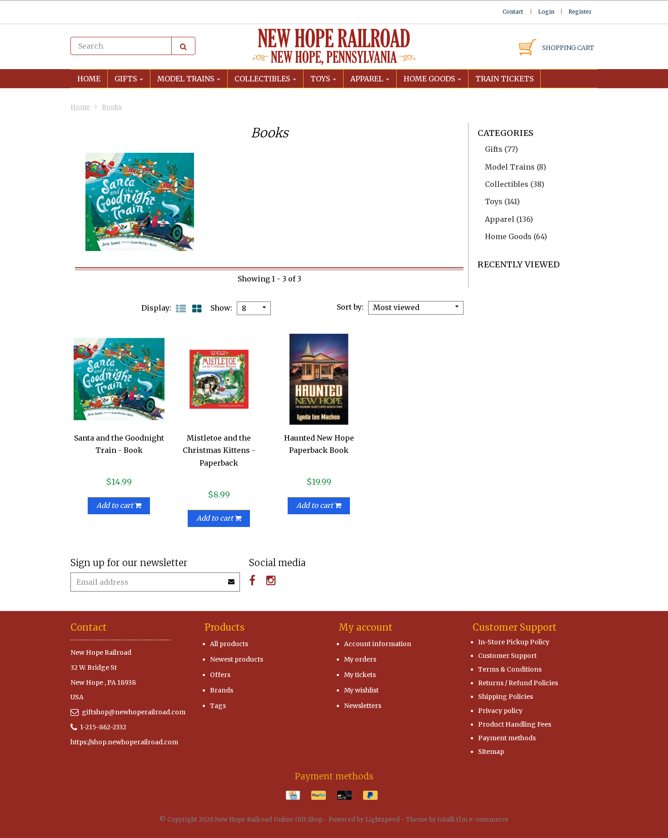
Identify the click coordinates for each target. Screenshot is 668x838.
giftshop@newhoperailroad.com (133, 712)
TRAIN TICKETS (504, 78)
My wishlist (361, 690)
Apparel (367, 78)
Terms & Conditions (510, 669)
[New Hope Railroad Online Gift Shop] (334, 47)
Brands (221, 690)
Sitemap (491, 752)
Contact (513, 11)
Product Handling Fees (514, 724)
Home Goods (430, 78)
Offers (220, 675)
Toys (321, 78)
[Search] (183, 46)
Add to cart (115, 505)
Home (88, 78)
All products (229, 644)
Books (112, 107)
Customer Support (507, 656)
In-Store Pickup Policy (513, 642)
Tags (218, 706)
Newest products (236, 659)
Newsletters (362, 706)
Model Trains (186, 78)
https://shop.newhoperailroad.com (124, 742)
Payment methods (507, 738)
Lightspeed (382, 819)
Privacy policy (500, 711)
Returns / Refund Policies (518, 683)
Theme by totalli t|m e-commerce (457, 819)
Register (580, 11)
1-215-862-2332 (103, 727)
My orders (360, 659)
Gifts (127, 78)
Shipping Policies (505, 696)
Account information (377, 644)
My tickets (360, 675)
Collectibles (263, 78)
